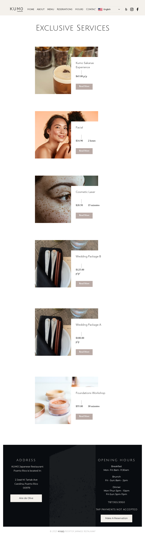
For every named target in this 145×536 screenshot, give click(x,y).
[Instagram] (132, 9)
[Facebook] (137, 9)
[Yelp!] (126, 9)
